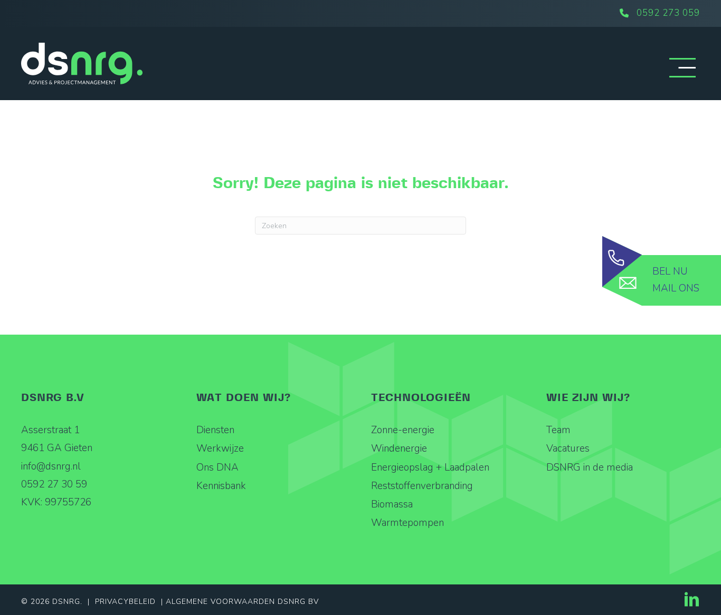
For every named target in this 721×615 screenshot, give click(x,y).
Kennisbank (221, 486)
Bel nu (670, 271)
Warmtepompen (407, 523)
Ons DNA (217, 467)
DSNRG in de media (589, 467)
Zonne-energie (402, 430)
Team (558, 430)
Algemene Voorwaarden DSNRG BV (242, 602)
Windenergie (399, 448)
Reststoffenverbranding (422, 486)
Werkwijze (220, 448)
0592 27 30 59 (54, 484)
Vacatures (568, 448)
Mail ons (675, 288)
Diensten (215, 430)
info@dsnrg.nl (51, 466)
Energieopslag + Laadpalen (430, 467)
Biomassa (392, 504)
